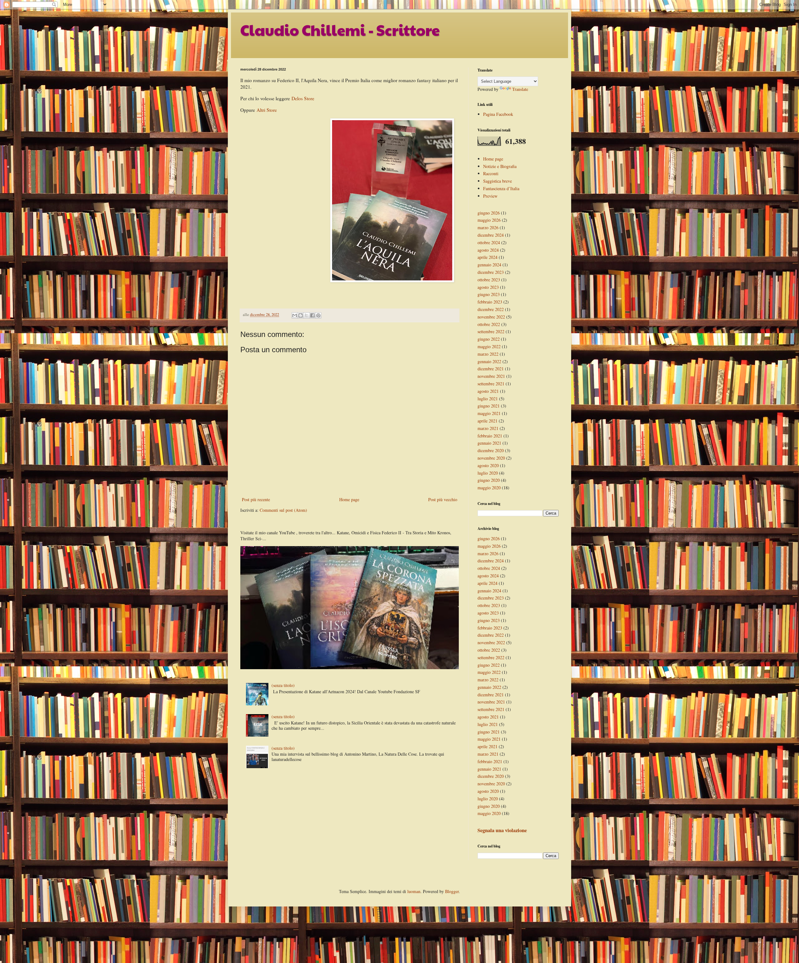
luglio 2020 (488, 473)
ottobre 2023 (489, 280)
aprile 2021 (488, 421)
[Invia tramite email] (295, 315)
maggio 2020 (489, 488)
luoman (413, 891)
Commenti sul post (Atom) (283, 510)
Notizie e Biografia (500, 166)
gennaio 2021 (489, 443)
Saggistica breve (497, 181)
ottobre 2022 (489, 324)
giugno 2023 (489, 294)
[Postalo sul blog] (300, 315)
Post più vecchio (442, 499)
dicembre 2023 (491, 272)
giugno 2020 (489, 480)
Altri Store (267, 110)
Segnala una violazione (502, 830)
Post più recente (256, 499)
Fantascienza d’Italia (501, 188)
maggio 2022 (489, 346)
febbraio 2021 (490, 436)
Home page (349, 499)
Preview (490, 196)
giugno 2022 (489, 339)
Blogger (452, 891)
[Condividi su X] (306, 315)
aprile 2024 (488, 257)
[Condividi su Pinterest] (318, 315)
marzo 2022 (488, 354)
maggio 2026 (489, 220)
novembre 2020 (491, 458)
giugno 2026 (489, 213)
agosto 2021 (488, 391)
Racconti (490, 173)
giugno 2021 (489, 406)
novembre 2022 (491, 317)
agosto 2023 (488, 287)
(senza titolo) (283, 685)
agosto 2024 (488, 250)
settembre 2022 (491, 331)
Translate (520, 89)
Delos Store (303, 98)
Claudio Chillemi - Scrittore (340, 29)
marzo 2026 (488, 227)
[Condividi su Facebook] (312, 315)
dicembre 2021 (491, 369)
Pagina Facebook (498, 114)
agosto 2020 (488, 465)
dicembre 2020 (491, 450)
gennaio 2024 (489, 265)
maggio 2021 (489, 413)
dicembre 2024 (491, 235)
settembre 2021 (491, 384)
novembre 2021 (491, 376)
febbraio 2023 (490, 302)
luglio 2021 (488, 399)
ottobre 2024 (489, 242)
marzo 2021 (488, 428)
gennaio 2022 (489, 361)
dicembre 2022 (491, 309)
